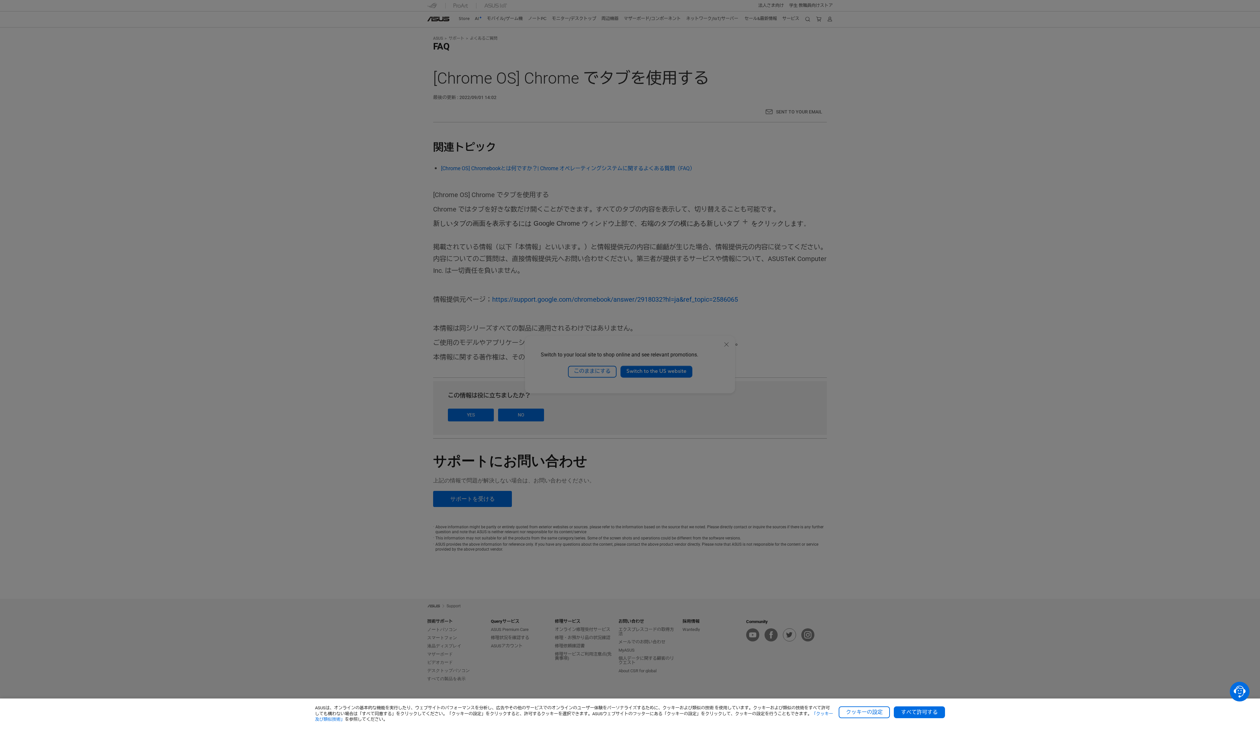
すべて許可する (919, 712)
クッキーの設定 (864, 712)
